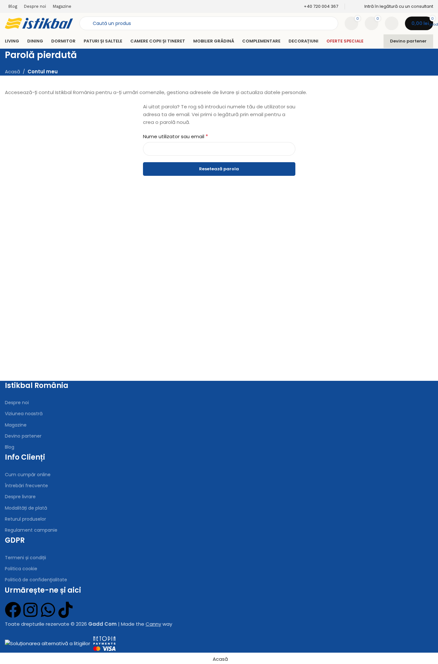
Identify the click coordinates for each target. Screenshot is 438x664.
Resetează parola (219, 169)
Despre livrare (20, 496)
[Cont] (392, 23)
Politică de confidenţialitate (36, 579)
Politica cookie (21, 568)
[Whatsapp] (48, 610)
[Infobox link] (316, 6)
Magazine (16, 425)
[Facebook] (13, 610)
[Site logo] (39, 22)
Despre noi (17, 402)
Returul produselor (25, 519)
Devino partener (408, 41)
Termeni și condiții (25, 557)
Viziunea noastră (23, 413)
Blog (9, 447)
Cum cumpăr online (28, 474)
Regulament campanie (31, 530)
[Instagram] (30, 610)
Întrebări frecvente (26, 485)
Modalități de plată (26, 508)
